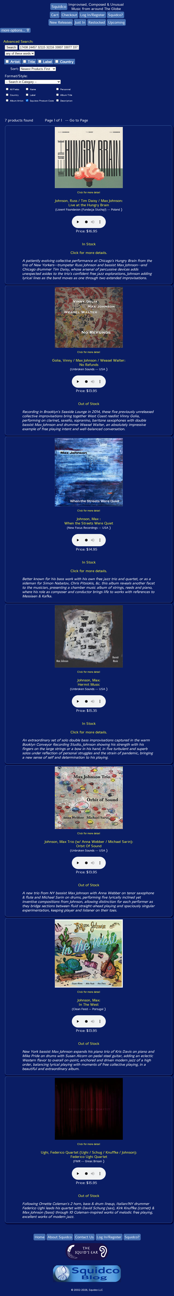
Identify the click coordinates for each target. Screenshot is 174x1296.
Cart (54, 15)
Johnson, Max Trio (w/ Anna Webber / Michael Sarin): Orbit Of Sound (89, 843)
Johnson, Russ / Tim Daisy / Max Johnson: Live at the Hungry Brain (89, 203)
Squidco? (115, 15)
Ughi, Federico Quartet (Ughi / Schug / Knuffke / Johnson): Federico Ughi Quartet (89, 1154)
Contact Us (84, 1237)
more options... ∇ (15, 30)
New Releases (61, 22)
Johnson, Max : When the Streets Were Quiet (88, 521)
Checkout (69, 15)
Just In (80, 22)
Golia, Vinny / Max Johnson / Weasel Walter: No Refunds (88, 362)
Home (39, 1237)
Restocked (96, 22)
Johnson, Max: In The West (88, 1002)
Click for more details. (88, 253)
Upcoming (116, 22)
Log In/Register (92, 15)
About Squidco (60, 1237)
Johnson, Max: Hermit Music (88, 682)
